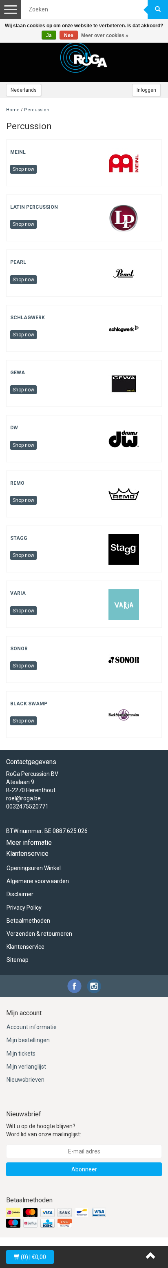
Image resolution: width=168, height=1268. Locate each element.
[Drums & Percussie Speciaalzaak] (84, 57)
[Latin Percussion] (123, 217)
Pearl (18, 262)
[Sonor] (123, 659)
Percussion (36, 110)
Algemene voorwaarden (38, 881)
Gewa (17, 373)
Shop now (23, 169)
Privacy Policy (24, 907)
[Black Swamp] (123, 714)
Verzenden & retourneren (39, 933)
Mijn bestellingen (28, 1040)
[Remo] (123, 493)
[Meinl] (123, 162)
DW (14, 428)
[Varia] (123, 604)
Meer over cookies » (104, 35)
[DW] (123, 438)
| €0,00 (33, 1257)
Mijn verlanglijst (26, 1066)
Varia (18, 593)
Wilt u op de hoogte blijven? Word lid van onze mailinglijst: (43, 1130)
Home (13, 110)
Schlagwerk (27, 317)
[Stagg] (123, 549)
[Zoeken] (158, 9)
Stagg (18, 538)
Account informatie (32, 1027)
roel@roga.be (23, 798)
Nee (68, 35)
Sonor (19, 649)
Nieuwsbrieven (25, 1079)
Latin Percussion (34, 207)
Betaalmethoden (28, 920)
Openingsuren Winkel (34, 868)
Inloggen (146, 90)
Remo (17, 483)
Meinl (18, 152)
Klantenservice (25, 946)
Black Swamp (28, 704)
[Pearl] (123, 273)
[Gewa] (123, 383)
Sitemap (18, 960)
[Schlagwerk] (123, 328)
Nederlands (24, 90)
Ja (49, 35)
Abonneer (84, 1169)
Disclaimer (20, 894)
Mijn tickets (21, 1053)
